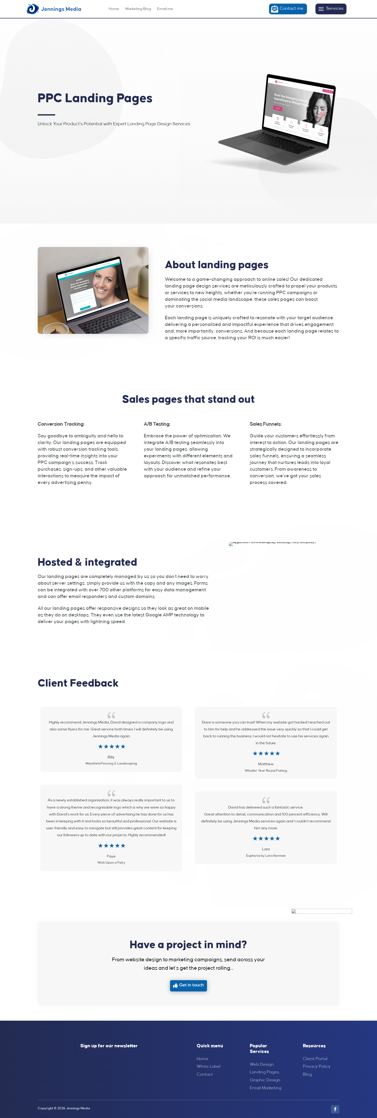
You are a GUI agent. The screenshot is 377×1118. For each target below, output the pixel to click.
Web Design (262, 1064)
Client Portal (315, 1059)
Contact (205, 1074)
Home (203, 1059)
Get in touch (191, 985)
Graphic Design (265, 1080)
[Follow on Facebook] (335, 1109)
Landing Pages (264, 1072)
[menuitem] (114, 9)
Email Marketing (265, 1088)
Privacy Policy (317, 1066)
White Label (209, 1066)
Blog (307, 1074)
